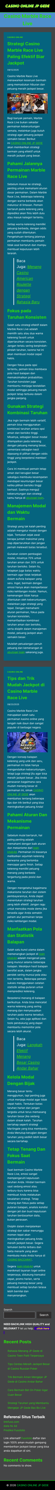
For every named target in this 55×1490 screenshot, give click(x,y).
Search (8, 1309)
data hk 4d (10, 1425)
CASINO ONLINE (15, 37)
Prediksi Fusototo (14, 1430)
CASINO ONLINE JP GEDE (33, 1485)
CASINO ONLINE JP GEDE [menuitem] (27, 143)
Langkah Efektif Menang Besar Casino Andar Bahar (29, 1057)
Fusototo (26, 1438)
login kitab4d (25, 1266)
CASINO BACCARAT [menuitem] (19, 1259)
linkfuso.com (11, 1421)
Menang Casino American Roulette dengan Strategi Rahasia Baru (29, 284)
